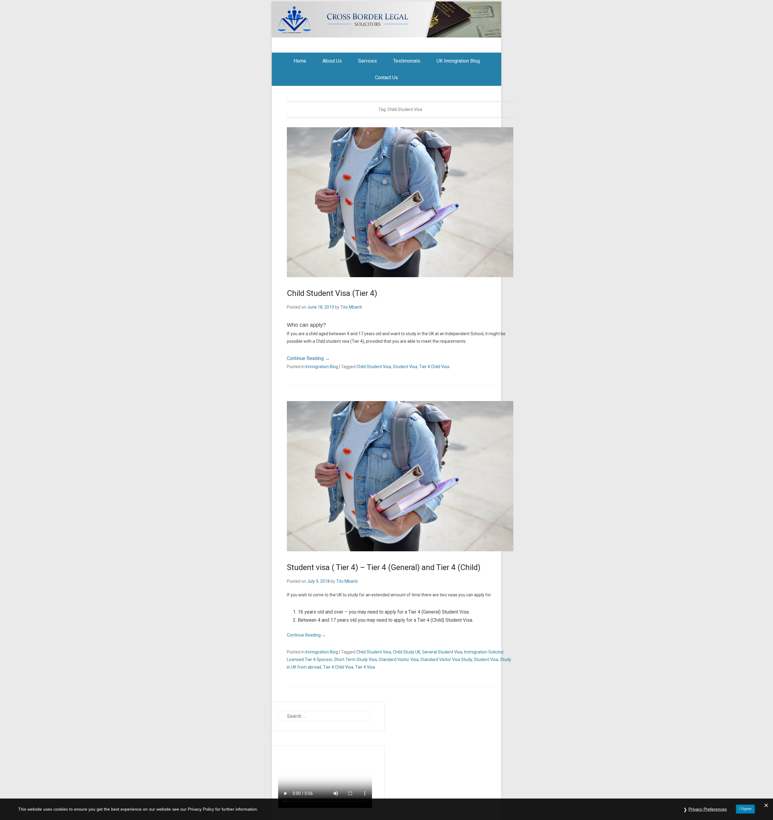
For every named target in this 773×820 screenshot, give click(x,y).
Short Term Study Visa (355, 659)
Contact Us (386, 77)
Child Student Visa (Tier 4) (332, 293)
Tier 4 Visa (365, 667)
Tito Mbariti (351, 307)
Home (299, 61)
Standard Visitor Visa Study (446, 659)
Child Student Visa (373, 366)
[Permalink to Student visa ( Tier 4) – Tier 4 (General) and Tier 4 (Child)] (400, 476)
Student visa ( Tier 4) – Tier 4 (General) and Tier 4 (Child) (383, 567)
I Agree (745, 808)
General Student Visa (442, 652)
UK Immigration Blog (458, 61)
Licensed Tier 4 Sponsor (309, 659)
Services (367, 61)
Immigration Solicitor (483, 652)
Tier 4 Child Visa (434, 366)
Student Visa (405, 366)
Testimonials (406, 61)
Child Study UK (406, 652)
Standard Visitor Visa (399, 659)
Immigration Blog (322, 366)
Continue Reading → (308, 358)
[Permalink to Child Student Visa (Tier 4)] (400, 202)
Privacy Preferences (707, 809)
